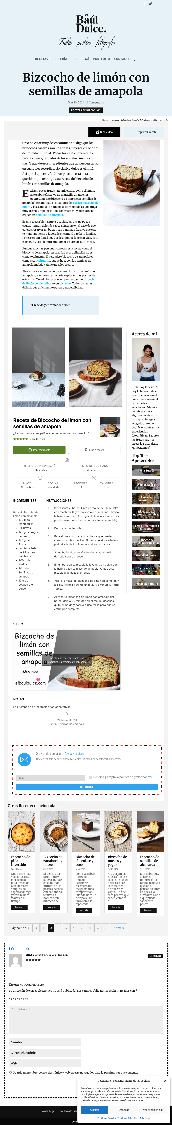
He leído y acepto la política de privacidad (123, 777)
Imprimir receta (146, 132)
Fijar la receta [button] (96, 449)
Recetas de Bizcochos (86, 110)
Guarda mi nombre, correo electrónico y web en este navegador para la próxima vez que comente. (75, 1072)
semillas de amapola (49, 214)
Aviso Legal (145, 1118)
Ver (150, 777)
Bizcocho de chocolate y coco (85, 861)
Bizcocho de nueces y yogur (117, 861)
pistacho (65, 283)
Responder (155, 955)
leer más (19, 907)
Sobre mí (82, 59)
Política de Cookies (106, 1118)
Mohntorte (43, 260)
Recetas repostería (51, 59)
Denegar (124, 1109)
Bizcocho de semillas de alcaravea (149, 861)
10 (89, 928)
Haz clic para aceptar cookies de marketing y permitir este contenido (67, 660)
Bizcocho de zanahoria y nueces (52, 861)
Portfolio (101, 59)
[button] (165, 1080)
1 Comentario (95, 102)
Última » (118, 928)
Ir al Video (106, 132)
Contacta (122, 59)
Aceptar (94, 1109)
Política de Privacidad (127, 1118)
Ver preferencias (153, 1109)
